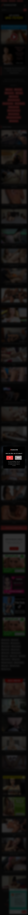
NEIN (18, 457)
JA (10, 457)
